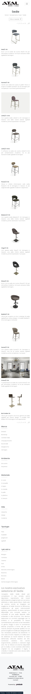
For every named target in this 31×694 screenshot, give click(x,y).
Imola (3, 566)
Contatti (15, 680)
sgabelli (3, 541)
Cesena (3, 560)
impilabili (3, 535)
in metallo (4, 489)
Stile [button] (3, 507)
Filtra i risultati (15, 19)
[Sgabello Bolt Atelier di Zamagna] (15, 400)
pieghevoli (4, 538)
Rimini (3, 579)
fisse (2, 532)
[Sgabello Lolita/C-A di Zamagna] (15, 102)
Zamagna (4, 450)
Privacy (3, 693)
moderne (4, 518)
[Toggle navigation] (26, 3)
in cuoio (3, 480)
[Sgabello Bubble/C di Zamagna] (15, 301)
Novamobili (4, 444)
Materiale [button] (5, 475)
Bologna (3, 554)
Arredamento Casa (15, 15)
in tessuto (4, 498)
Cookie (8, 693)
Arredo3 (3, 431)
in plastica (4, 495)
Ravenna (4, 573)
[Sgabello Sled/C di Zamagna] (15, 36)
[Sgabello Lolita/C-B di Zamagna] (15, 135)
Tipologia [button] (5, 526)
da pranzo (4, 466)
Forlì (2, 563)
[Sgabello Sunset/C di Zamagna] (15, 334)
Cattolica (4, 557)
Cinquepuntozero (6, 441)
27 (29, 23)
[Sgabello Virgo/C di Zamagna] (15, 235)
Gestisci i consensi (17, 693)
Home (6, 15)
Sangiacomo (5, 447)
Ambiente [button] (5, 458)
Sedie (24, 15)
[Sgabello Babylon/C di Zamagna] (15, 202)
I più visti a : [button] (6, 549)
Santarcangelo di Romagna (9, 582)
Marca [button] (4, 426)
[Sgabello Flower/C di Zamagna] (15, 169)
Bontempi (4, 434)
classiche (4, 512)
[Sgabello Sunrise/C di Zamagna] (15, 69)
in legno (3, 486)
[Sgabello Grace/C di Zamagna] (15, 367)
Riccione (3, 576)
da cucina (4, 463)
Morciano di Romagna (7, 570)
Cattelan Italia (5, 438)
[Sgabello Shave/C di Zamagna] (15, 268)
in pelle (3, 492)
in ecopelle (4, 483)
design (3, 515)
